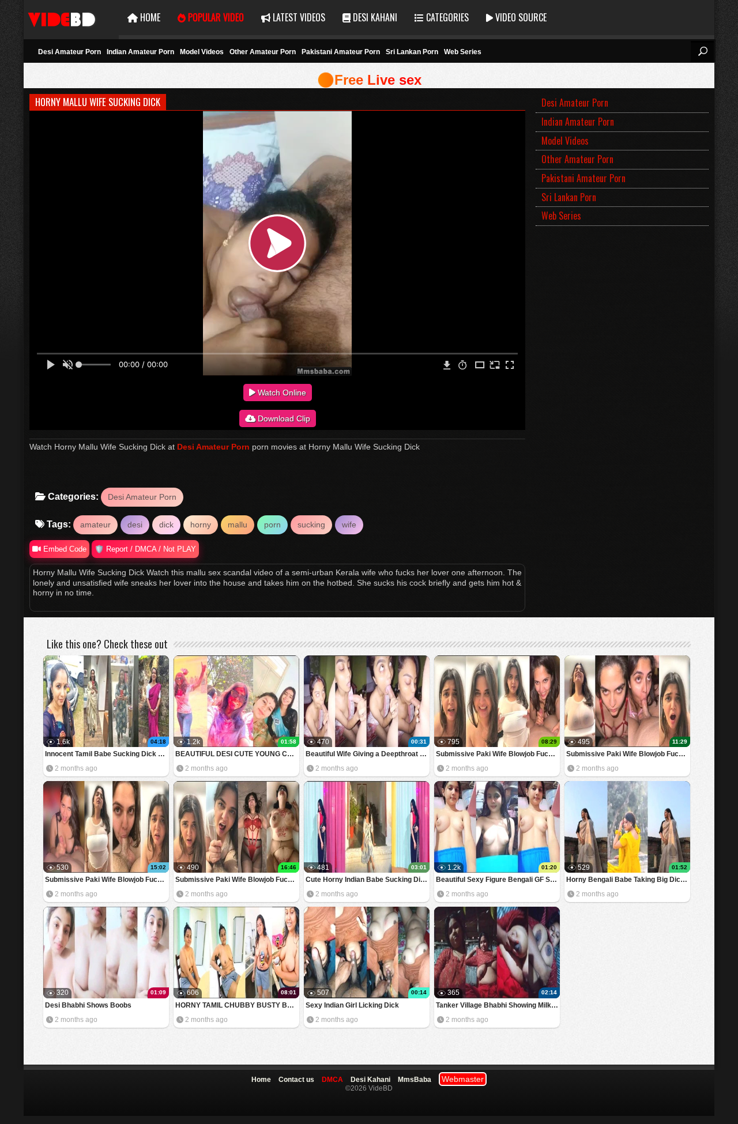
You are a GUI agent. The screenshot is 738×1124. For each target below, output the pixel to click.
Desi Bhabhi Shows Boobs (88, 1005)
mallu (237, 524)
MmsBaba (414, 1080)
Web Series (462, 52)
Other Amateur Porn (262, 52)
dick (166, 524)
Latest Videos (297, 17)
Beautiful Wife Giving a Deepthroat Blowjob (368, 754)
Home (149, 17)
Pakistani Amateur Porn (341, 52)
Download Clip (282, 418)
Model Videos (202, 52)
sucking (311, 524)
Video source (520, 17)
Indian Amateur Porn (140, 52)
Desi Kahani (374, 17)
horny (200, 524)
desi (134, 524)
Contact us (296, 1080)
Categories (446, 17)
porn (272, 524)
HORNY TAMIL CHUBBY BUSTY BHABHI (237, 1005)
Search (702, 51)
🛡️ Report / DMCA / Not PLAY (145, 549)
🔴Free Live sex (369, 80)
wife (349, 524)
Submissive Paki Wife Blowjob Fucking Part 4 (498, 754)
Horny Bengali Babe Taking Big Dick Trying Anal (628, 880)
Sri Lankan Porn (412, 52)
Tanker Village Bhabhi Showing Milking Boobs (498, 1005)
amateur (95, 524)
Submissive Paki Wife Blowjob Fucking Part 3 (628, 754)
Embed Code (63, 549)
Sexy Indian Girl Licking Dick (352, 1005)
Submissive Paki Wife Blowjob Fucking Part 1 (237, 880)
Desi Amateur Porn (69, 52)
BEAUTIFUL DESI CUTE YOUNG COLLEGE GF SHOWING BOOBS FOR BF (237, 754)
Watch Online (280, 392)
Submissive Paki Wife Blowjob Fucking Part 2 (107, 880)
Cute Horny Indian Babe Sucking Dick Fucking (368, 880)
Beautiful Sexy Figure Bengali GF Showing (498, 880)
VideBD (71, 17)
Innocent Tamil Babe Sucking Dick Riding (107, 754)
